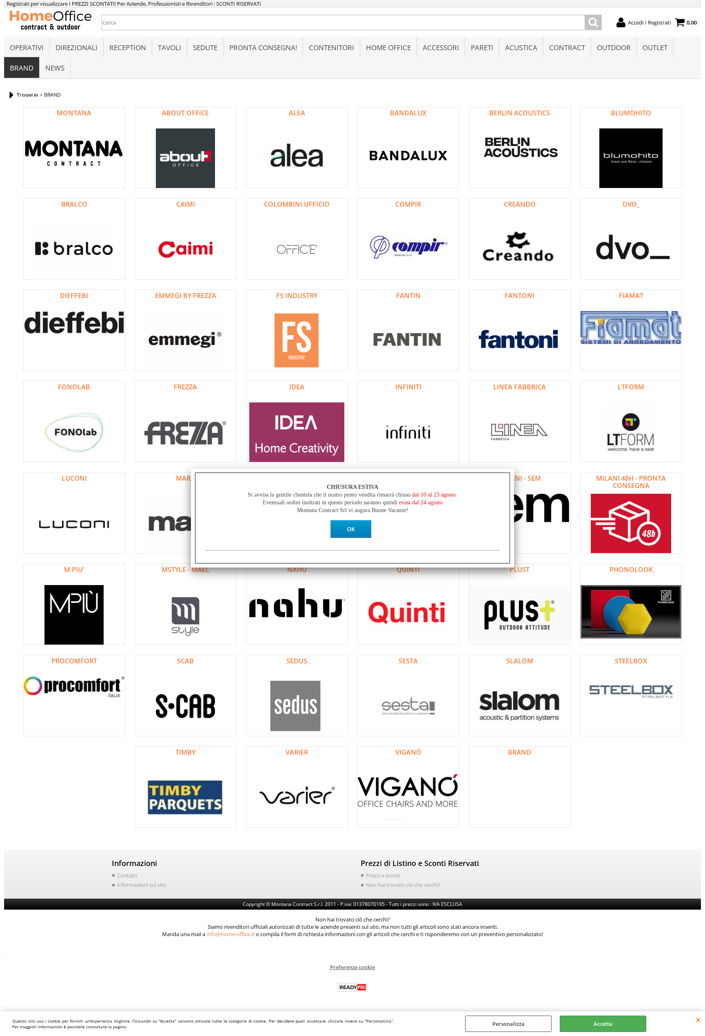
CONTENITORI (331, 47)
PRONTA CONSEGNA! (263, 47)
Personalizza (508, 1023)
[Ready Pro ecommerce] (352, 987)
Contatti (127, 875)
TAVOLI (169, 47)
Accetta (603, 1023)
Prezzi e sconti (383, 875)
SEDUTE (205, 47)
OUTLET (655, 47)
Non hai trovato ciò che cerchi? (403, 884)
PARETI (482, 47)
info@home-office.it (230, 934)
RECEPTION (127, 47)
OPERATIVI (27, 47)
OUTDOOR (614, 47)
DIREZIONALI (76, 47)
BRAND (21, 68)
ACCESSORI (441, 47)
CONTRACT (567, 47)
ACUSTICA (521, 47)
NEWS (54, 68)
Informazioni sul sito (141, 884)
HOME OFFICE (388, 47)
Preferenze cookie (352, 967)
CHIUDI (698, 1020)
